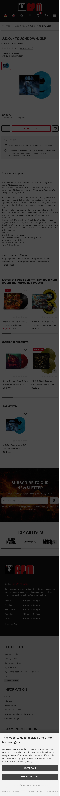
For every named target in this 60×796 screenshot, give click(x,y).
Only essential (30, 777)
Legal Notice (52, 791)
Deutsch (6, 791)
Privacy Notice (35, 791)
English (16, 791)
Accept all (30, 768)
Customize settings (31, 785)
